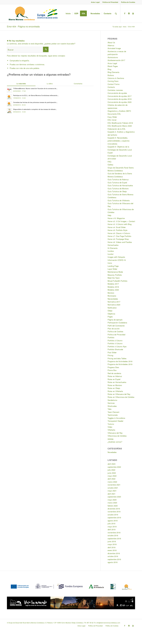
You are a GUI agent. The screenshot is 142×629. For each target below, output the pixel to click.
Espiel (110, 152)
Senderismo (112, 400)
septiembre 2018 (114, 538)
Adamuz (111, 45)
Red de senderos (114, 373)
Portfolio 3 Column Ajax (117, 346)
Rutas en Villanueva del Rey (119, 394)
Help (109, 215)
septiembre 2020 (114, 496)
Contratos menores (115, 90)
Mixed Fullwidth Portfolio (117, 281)
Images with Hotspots (116, 257)
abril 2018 (111, 547)
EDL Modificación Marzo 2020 (120, 125)
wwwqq (110, 439)
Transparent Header (115, 421)
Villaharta (111, 430)
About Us (111, 42)
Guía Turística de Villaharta (119, 200)
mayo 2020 (112, 499)
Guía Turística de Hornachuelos (120, 185)
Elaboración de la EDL (116, 129)
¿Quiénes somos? (115, 441)
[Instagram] (129, 13)
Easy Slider (112, 117)
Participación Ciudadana (117, 322)
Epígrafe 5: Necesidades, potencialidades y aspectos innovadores (119, 140)
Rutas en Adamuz (115, 376)
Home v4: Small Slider (117, 227)
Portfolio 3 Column (115, 343)
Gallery (110, 164)
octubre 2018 (113, 535)
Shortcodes (112, 406)
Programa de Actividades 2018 (120, 361)
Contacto (111, 87)
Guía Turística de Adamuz (118, 179)
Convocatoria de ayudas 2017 (119, 96)
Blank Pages (113, 66)
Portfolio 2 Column (115, 340)
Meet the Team (114, 277)
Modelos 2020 (113, 289)
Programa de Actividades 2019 (120, 364)
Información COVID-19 (117, 260)
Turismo (111, 424)
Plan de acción (114, 328)
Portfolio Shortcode (115, 349)
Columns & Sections (116, 78)
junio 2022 (112, 473)
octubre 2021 (113, 487)
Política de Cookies (128, 2)
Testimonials (113, 415)
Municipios (112, 295)
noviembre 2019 (114, 511)
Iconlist (110, 254)
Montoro (111, 293)
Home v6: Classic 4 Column (119, 233)
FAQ (109, 161)
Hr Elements (113, 248)
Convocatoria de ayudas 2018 (119, 99)
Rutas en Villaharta (115, 391)
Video (110, 427)
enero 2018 (112, 550)
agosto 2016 (112, 562)
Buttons (111, 75)
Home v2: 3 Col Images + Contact (121, 221)
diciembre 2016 (114, 553)
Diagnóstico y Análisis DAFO (119, 111)
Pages (110, 316)
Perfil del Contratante (116, 325)
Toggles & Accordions (116, 418)
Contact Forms (114, 84)
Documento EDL (114, 114)
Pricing (110, 355)
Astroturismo (113, 57)
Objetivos (111, 313)
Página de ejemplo (115, 319)
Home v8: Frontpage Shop (118, 239)
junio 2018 (112, 541)
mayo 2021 (112, 490)
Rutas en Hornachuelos (117, 382)
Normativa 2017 (114, 301)
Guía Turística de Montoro (118, 188)
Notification (112, 307)
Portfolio (111, 337)
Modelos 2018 (113, 287)
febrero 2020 (113, 505)
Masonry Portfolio (115, 275)
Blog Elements (113, 72)
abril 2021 (111, 493)
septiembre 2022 (114, 467)
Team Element (113, 412)
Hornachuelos (113, 245)
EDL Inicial (112, 120)
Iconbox (111, 251)
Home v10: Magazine (116, 218)
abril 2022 (111, 478)
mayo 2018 (112, 544)
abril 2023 (111, 464)
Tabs (109, 409)
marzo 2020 (112, 502)
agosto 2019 (112, 520)
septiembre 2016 (114, 559)
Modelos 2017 (113, 283)
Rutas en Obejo (114, 388)
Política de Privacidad (110, 2)
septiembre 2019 (114, 517)
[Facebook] (125, 13)
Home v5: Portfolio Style (117, 230)
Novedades (112, 452)
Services (111, 403)
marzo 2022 (112, 481)
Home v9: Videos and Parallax (120, 242)
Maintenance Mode (115, 272)
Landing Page (113, 266)
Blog (109, 69)
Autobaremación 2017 (116, 60)
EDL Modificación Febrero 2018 (120, 123)
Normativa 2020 (114, 304)
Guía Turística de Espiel (117, 182)
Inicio (124, 27)
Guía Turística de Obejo (117, 191)
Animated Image (114, 48)
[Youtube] (133, 13)
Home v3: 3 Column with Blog (119, 224)
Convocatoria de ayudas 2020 (119, 102)
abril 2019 (111, 529)
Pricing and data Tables (117, 358)
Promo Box (112, 370)
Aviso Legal (95, 2)
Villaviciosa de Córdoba (117, 435)
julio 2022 (111, 470)
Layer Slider (112, 269)
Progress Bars (113, 367)
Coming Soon (113, 81)
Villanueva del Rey (115, 433)
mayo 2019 (112, 526)
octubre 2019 (113, 514)
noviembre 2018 (114, 532)
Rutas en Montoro (115, 385)
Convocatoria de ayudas (117, 93)
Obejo (110, 310)
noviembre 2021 (114, 484)
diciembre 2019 (114, 508)
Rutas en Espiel (114, 379)
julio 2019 (111, 523)
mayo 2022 (112, 475)
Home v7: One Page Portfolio (119, 236)
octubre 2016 (113, 556)
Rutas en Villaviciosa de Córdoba (121, 397)
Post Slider (112, 352)
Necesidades (113, 298)
